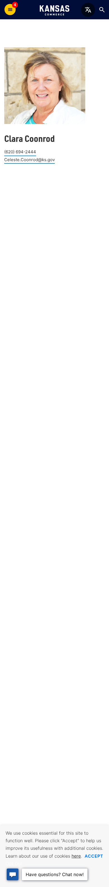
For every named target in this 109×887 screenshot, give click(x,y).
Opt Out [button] (14, 863)
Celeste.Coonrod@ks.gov (29, 159)
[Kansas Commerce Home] (54, 9)
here (76, 856)
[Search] (101, 9)
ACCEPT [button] (94, 856)
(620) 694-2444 (20, 151)
